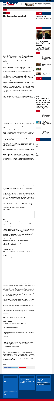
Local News (7, 7)
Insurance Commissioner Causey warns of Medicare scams (26, 384)
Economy (17, 7)
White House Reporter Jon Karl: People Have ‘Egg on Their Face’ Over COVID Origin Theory (46, 58)
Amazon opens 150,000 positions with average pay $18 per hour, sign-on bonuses (46, 123)
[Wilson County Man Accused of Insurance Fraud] (38, 128)
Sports (27, 7)
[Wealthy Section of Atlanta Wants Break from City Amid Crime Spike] (38, 69)
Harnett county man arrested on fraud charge (41, 16)
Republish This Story (5, 313)
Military (37, 153)
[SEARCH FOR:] (46, 9)
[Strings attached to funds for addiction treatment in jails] (38, 118)
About (7, 0)
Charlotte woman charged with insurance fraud (41, 24)
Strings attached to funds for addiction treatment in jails (46, 116)
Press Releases (37, 155)
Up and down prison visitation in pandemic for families (46, 133)
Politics (20, 7)
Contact (10, 0)
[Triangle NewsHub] (10, 4)
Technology (30, 7)
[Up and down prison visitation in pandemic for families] (38, 135)
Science (24, 7)
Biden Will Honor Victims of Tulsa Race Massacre (46, 74)
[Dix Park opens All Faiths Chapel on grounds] (38, 65)
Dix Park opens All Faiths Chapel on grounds (46, 65)
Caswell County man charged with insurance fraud (41, 22)
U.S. (10, 7)
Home (4, 0)
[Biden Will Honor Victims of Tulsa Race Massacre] (38, 74)
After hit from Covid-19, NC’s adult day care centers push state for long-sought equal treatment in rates (43, 101)
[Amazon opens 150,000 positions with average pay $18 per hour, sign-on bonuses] (38, 123)
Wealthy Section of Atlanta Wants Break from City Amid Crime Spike (46, 69)
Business (13, 7)
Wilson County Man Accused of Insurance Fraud (46, 128)
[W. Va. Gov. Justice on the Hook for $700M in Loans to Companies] (43, 38)
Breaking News (37, 142)
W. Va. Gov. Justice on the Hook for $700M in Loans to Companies (43, 43)
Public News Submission (15, 0)
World (34, 7)
